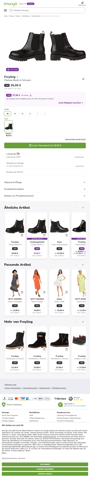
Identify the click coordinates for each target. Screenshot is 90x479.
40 (22, 114)
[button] (12, 89)
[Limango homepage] (10, 4)
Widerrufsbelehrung (36, 418)
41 (30, 114)
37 (37, 114)
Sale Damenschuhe (30, 388)
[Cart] (22, 235)
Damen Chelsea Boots (13, 388)
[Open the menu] (5, 10)
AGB (31, 415)
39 (15, 114)
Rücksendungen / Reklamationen (69, 418)
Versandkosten (79, 157)
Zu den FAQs (80, 166)
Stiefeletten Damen (59, 388)
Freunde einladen (8, 418)
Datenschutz (33, 421)
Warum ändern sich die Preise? (75, 139)
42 (45, 114)
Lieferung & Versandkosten (67, 415)
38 (7, 114)
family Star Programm (10, 415)
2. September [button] (11, 154)
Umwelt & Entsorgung (65, 421)
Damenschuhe (44, 388)
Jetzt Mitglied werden (69, 103)
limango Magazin (8, 421)
